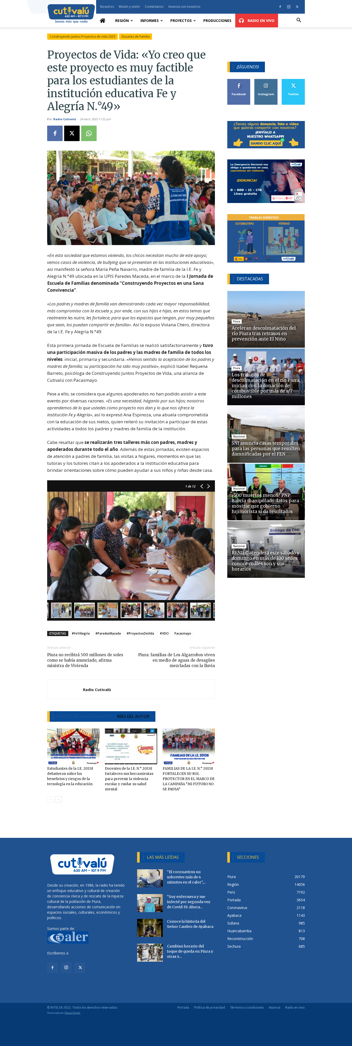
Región (122, 20)
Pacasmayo (182, 633)
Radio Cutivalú (64, 119)
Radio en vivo (295, 1007)
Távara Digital (72, 1012)
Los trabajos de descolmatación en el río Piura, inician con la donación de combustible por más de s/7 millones (266, 385)
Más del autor (133, 716)
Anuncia (274, 1007)
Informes (149, 20)
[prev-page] (50, 799)
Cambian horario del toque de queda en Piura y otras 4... (190, 951)
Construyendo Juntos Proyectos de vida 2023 (82, 36)
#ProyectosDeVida (140, 633)
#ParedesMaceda (108, 633)
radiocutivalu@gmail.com (90, 953)
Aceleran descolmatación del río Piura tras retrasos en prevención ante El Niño (264, 333)
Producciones (217, 20)
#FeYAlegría (81, 633)
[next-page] (58, 799)
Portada (183, 1007)
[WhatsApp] (89, 133)
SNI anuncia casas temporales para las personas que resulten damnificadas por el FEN (266, 448)
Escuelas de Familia (136, 36)
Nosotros (107, 6)
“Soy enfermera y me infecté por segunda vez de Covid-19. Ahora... (188, 901)
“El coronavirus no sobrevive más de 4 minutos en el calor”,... (186, 877)
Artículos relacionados (84, 716)
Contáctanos (154, 6)
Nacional (239, 436)
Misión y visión (129, 6)
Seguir (266, 81)
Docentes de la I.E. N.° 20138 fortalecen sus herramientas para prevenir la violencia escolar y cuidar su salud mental (129, 778)
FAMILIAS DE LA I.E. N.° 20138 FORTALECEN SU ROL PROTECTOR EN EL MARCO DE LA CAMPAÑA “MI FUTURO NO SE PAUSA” (189, 778)
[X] (297, 6)
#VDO (164, 633)
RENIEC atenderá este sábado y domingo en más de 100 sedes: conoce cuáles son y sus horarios (265, 561)
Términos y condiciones (247, 1007)
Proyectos (181, 20)
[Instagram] (288, 6)
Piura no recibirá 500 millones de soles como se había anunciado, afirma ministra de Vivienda (85, 660)
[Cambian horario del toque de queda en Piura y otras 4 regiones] (150, 953)
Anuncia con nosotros (184, 6)
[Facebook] (280, 6)
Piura (236, 321)
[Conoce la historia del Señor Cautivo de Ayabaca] (150, 928)
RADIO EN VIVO (260, 20)
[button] (298, 20)
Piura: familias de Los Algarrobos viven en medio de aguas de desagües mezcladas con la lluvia (176, 660)
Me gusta (239, 81)
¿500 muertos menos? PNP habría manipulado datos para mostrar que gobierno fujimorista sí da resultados (265, 503)
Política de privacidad (209, 1007)
